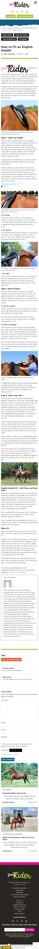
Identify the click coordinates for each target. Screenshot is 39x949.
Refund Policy (19, 913)
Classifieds (19, 892)
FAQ (19, 911)
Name (3, 722)
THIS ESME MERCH (25, 16)
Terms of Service (19, 907)
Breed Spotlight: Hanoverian (14, 793)
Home (3, 28)
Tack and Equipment (30, 28)
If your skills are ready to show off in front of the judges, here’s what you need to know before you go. (19, 845)
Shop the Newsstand (19, 888)
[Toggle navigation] (35, 3)
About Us (19, 900)
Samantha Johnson (9, 802)
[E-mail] (4, 640)
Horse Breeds (7, 789)
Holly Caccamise (9, 54)
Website (4, 737)
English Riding (7, 35)
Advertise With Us (19, 905)
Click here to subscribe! (17, 572)
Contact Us (19, 902)
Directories (19, 890)
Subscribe (10, 16)
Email (3, 730)
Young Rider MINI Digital (19, 894)
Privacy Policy (19, 909)
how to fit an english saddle (11, 659)
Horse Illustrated (19, 897)
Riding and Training (14, 28)
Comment (5, 700)
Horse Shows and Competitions (13, 834)
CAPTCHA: (5, 750)
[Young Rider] (19, 4)
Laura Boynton (7, 851)
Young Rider (23, 39)
